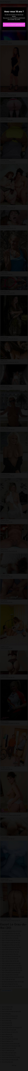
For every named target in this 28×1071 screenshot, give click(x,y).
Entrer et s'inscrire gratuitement (14, 24)
